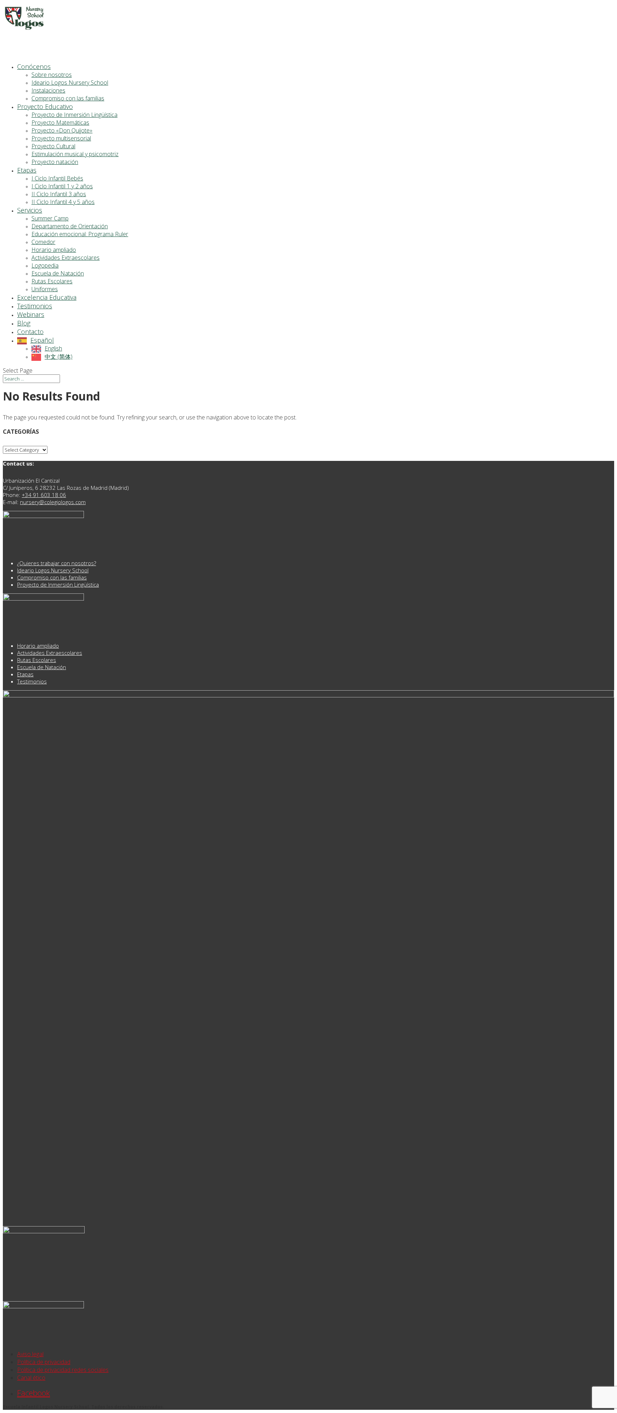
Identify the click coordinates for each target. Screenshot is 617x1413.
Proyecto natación (54, 162)
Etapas (25, 674)
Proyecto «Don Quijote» (61, 130)
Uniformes (44, 289)
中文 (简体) (58, 356)
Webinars (30, 314)
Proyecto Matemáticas (60, 122)
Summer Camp (50, 218)
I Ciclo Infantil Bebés (57, 178)
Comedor (43, 242)
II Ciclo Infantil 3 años (58, 194)
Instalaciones (48, 90)
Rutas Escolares (51, 281)
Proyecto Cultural (53, 146)
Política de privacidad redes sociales (63, 1370)
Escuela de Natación (57, 273)
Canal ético (31, 1378)
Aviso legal (30, 1354)
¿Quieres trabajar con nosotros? (56, 563)
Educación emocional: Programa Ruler (79, 234)
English (53, 348)
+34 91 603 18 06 (44, 494)
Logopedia (45, 265)
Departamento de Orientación (69, 226)
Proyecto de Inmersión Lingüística (74, 115)
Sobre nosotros (51, 75)
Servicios (29, 210)
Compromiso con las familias (67, 98)
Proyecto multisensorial (61, 138)
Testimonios (32, 681)
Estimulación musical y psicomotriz (75, 154)
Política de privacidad (43, 1362)
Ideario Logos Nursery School (69, 82)
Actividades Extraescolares (65, 258)
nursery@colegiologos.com (53, 502)
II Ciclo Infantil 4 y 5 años (63, 202)
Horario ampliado (53, 250)
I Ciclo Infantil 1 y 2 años (62, 186)
